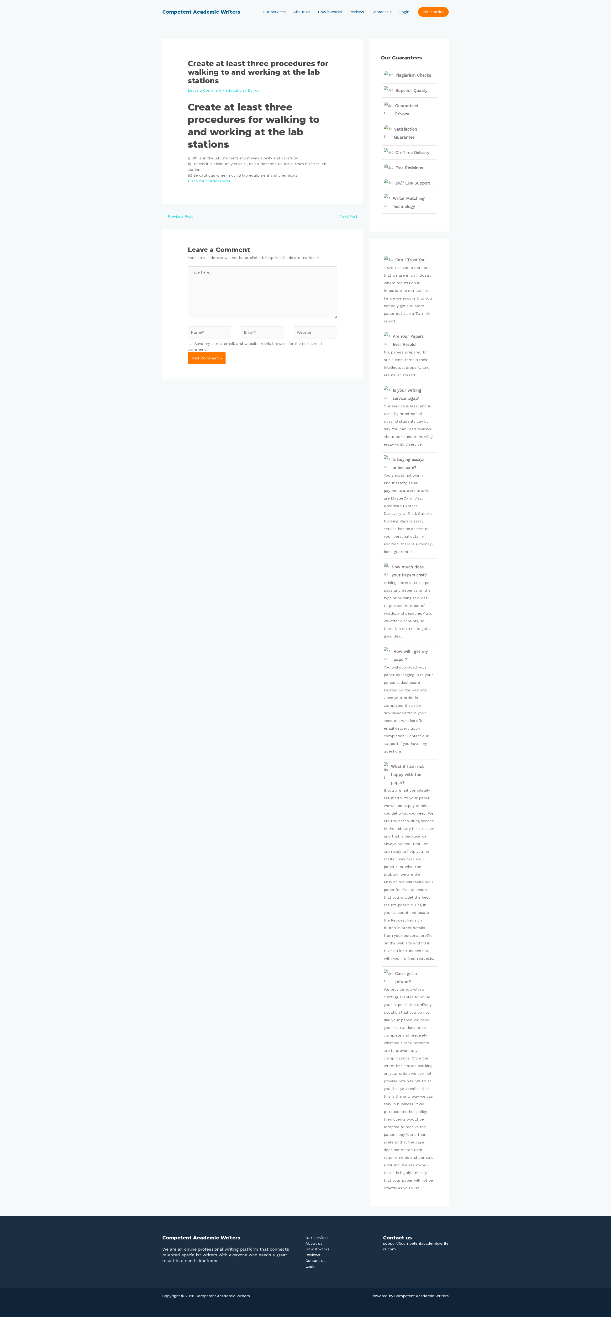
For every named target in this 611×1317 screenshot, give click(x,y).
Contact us (382, 12)
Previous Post (178, 216)
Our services (274, 12)
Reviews (356, 12)
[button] (433, 12)
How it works (330, 12)
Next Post (351, 216)
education (235, 90)
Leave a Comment (204, 90)
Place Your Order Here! (209, 181)
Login (404, 12)
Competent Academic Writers (201, 12)
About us (301, 12)
